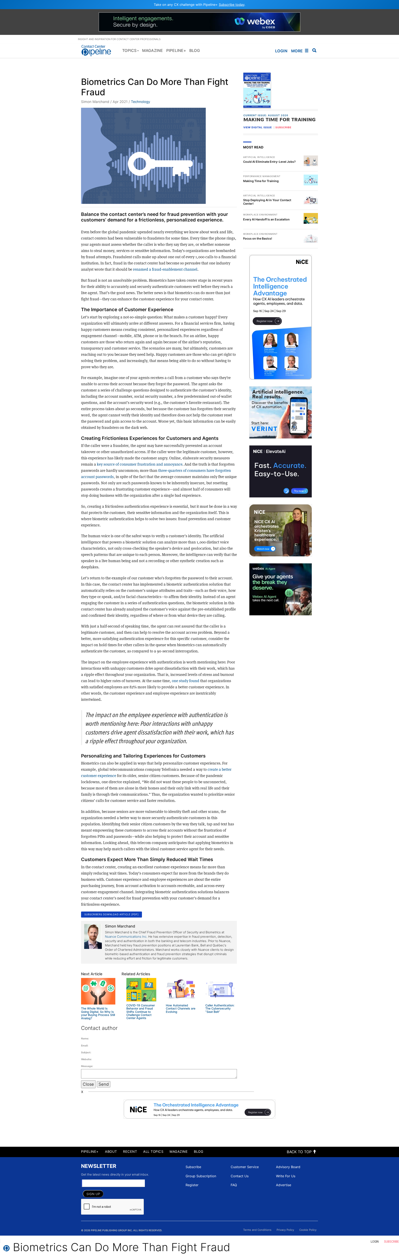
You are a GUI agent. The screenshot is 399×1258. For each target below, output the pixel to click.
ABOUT (111, 1151)
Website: (86, 1059)
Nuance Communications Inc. (126, 937)
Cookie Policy (307, 1229)
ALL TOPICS (153, 1151)
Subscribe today (231, 4)
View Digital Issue (257, 127)
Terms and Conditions (257, 1229)
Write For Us (285, 1176)
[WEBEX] (199, 21)
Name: (85, 1038)
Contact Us (240, 1176)
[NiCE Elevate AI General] (280, 471)
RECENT (130, 1151)
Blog (198, 1151)
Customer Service (245, 1167)
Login (281, 51)
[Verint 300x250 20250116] (280, 412)
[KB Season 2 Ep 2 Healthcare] (280, 530)
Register (192, 1185)
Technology (140, 102)
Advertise (283, 1185)
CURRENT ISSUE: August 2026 (265, 115)
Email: (84, 1045)
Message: (87, 1066)
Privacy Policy (285, 1229)
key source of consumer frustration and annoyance (139, 464)
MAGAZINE (179, 1151)
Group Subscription (201, 1176)
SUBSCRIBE (283, 127)
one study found (185, 680)
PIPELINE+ (90, 1151)
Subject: (86, 1052)
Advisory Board (288, 1167)
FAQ (234, 1185)
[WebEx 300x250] (280, 589)
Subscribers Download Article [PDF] (111, 914)
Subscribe (193, 1167)
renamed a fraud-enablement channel (165, 269)
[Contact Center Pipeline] (97, 50)
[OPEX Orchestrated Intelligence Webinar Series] (280, 317)
